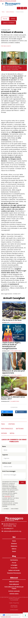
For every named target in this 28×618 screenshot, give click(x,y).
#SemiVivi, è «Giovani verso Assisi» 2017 (13, 398)
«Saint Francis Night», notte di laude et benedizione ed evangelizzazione (11, 345)
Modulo (15, 607)
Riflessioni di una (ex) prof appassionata (13, 372)
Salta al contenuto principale (8, 1)
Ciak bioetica (14, 560)
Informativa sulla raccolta (6, 616)
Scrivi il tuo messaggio (8, 471)
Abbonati (14, 578)
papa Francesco (7, 429)
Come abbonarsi (14, 584)
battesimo (20, 429)
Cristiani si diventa (19, 11)
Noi (14, 537)
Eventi (14, 551)
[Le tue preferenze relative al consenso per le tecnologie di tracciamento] (25, 615)
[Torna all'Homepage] (12, 4)
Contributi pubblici (14, 609)
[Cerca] (22, 8)
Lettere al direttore (10, 11)
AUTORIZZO (6, 508)
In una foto (14, 568)
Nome (4, 446)
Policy (12, 607)
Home (3, 11)
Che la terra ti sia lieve (12, 320)
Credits (10, 603)
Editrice (14, 549)
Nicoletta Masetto (17, 322)
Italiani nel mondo (14, 570)
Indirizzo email (6, 463)
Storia (14, 541)
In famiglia (14, 565)
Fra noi (5, 19)
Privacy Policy (16, 603)
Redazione (14, 546)
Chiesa (13, 19)
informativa (7, 496)
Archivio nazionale (14, 591)
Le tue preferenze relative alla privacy (12, 614)
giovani (4, 433)
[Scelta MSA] (2, 4)
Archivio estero (14, 594)
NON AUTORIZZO (14, 508)
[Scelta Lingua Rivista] (25, 8)
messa (12, 433)
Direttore (14, 543)
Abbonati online (14, 581)
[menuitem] (14, 543)
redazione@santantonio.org (12, 531)
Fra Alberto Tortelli (17, 351)
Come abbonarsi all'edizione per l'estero (14, 587)
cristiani (11, 424)
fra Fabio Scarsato (17, 375)
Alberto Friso (15, 401)
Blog (14, 556)
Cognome (5, 455)
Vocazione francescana (14, 573)
